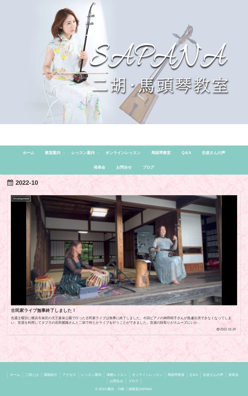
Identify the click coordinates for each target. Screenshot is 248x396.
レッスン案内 (91, 375)
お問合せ (116, 381)
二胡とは (32, 375)
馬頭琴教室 (176, 375)
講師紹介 (50, 375)
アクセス (69, 375)
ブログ (133, 381)
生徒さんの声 (213, 375)
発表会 (233, 375)
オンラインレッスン (147, 375)
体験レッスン (117, 375)
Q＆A (194, 375)
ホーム (15, 375)
